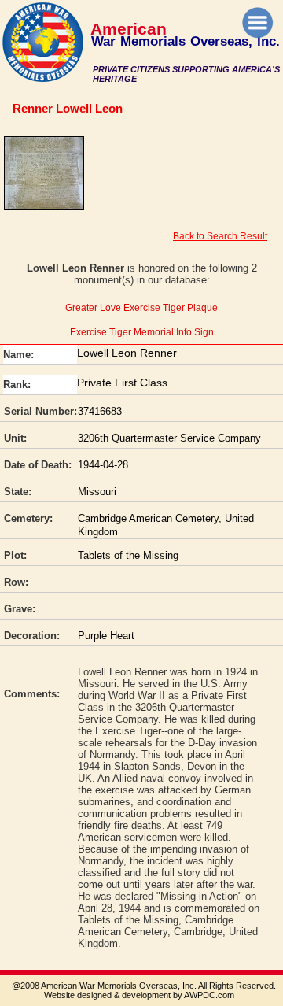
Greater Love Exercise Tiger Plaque (141, 307)
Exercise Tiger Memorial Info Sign (142, 332)
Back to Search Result (220, 236)
